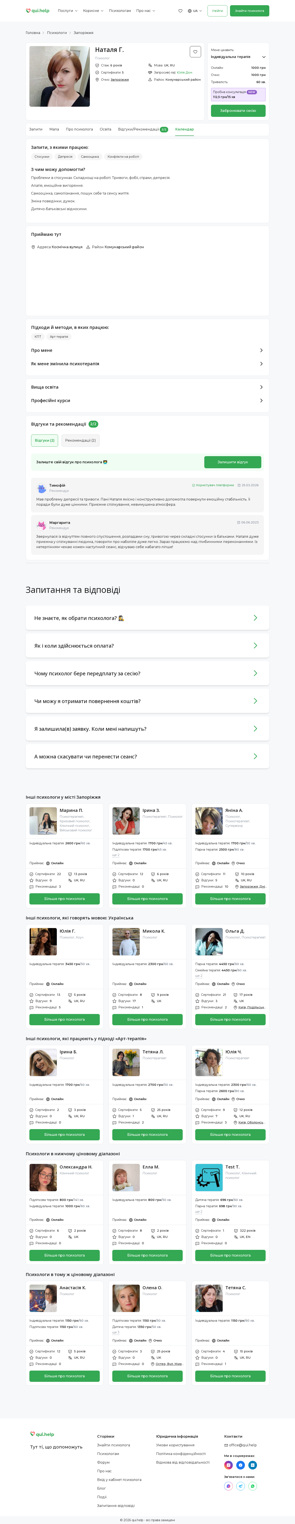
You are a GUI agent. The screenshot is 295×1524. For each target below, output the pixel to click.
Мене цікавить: (222, 50)
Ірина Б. (68, 1052)
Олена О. (152, 1288)
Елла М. (151, 1167)
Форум (103, 1462)
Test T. (232, 1167)
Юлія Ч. (233, 1052)
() (44, 440)
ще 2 (115, 855)
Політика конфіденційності (181, 1454)
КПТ (38, 337)
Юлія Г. (67, 931)
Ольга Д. (235, 931)
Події (101, 1497)
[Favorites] (180, 10)
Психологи (57, 33)
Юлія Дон (184, 72)
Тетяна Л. (153, 1052)
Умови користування (175, 1445)
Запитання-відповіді (116, 1506)
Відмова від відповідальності (182, 1462)
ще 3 (115, 1332)
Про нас (104, 1471)
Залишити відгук (233, 462)
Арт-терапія (59, 337)
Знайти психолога (249, 11)
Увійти (217, 11)
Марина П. (71, 810)
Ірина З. (151, 810)
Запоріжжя (84, 33)
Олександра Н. (76, 1167)
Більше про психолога (64, 899)
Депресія (65, 157)
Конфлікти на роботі (123, 157)
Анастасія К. (73, 1288)
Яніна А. (234, 810)
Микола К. (154, 931)
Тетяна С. (235, 1288)
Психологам (108, 1454)
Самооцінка (90, 157)
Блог (101, 1488)
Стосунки (42, 157)
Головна (33, 33)
